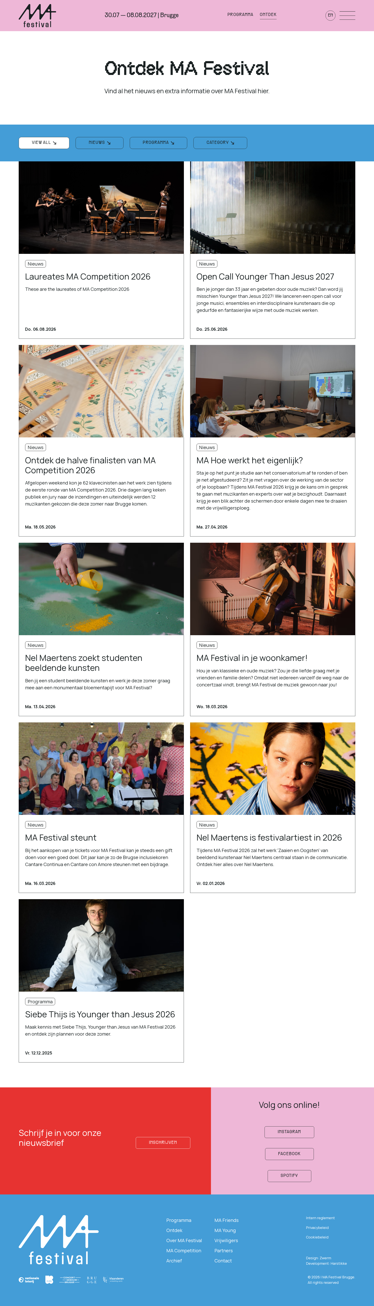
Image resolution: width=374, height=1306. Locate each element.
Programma (178, 1220)
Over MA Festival (184, 1240)
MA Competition (183, 1250)
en (330, 15)
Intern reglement (320, 1217)
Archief (174, 1260)
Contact (223, 1260)
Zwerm (325, 1257)
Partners (223, 1250)
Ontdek (174, 1230)
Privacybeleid (317, 1227)
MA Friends (226, 1220)
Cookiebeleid (317, 1237)
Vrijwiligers (226, 1240)
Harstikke (339, 1263)
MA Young (225, 1230)
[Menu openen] (347, 15)
